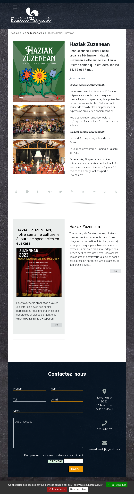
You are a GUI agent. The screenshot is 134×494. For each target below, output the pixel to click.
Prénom (17, 388)
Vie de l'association (33, 32)
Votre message (23, 421)
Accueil (15, 32)
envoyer (75, 469)
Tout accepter (118, 484)
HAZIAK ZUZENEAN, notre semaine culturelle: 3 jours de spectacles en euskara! (38, 237)
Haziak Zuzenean (84, 226)
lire (56, 324)
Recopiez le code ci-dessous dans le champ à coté (53, 455)
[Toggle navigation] (15, 7)
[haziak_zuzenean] (39, 71)
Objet (16, 410)
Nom (53, 388)
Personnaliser (78, 489)
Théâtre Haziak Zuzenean (61, 32)
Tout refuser (58, 489)
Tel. (15, 399)
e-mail (54, 399)
